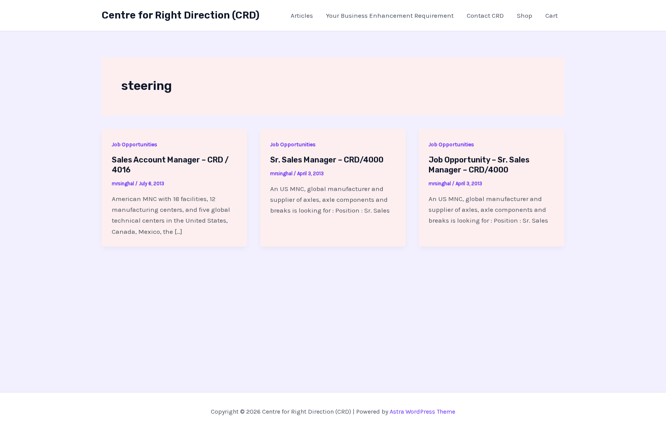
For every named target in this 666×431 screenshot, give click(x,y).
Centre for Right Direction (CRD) (180, 15)
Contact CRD (485, 15)
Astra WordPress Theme (422, 411)
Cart (551, 15)
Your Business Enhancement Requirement (390, 15)
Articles (302, 15)
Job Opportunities (134, 144)
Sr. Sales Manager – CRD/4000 (326, 159)
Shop (524, 15)
